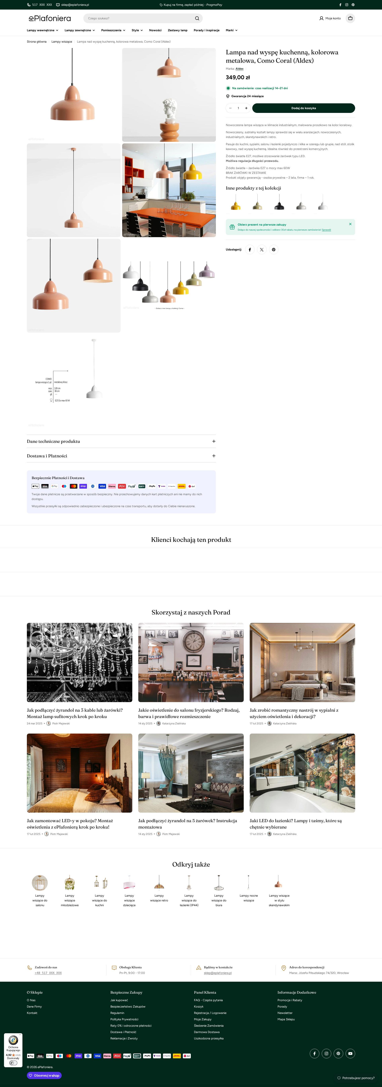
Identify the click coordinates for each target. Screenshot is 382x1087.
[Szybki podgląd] (239, 204)
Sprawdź (326, 230)
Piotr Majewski (61, 723)
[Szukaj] (197, 18)
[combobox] (143, 18)
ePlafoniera (45, 1067)
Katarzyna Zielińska (174, 723)
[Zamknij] (350, 224)
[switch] (13, 1063)
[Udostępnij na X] (262, 249)
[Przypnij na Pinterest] (274, 249)
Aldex (240, 68)
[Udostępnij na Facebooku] (250, 249)
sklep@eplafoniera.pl (218, 973)
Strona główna (37, 41)
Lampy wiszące (62, 41)
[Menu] (20, 1035)
